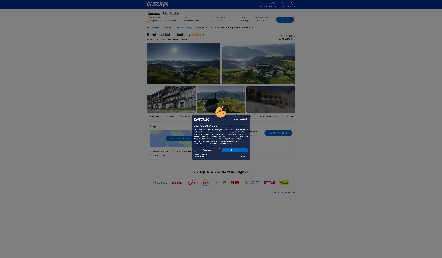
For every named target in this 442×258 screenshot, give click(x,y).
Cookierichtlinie (199, 156)
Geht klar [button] (235, 150)
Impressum (244, 156)
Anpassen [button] (207, 150)
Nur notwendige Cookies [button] (240, 119)
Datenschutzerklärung (201, 154)
